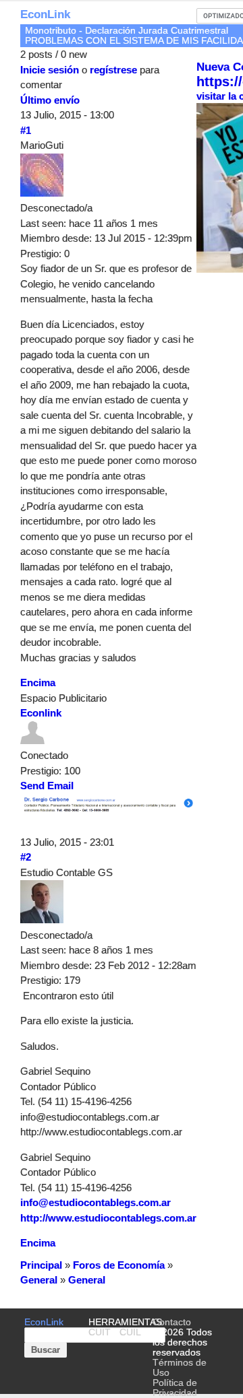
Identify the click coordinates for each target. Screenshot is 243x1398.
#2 (25, 857)
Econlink (40, 713)
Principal (41, 1265)
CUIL (130, 1332)
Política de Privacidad (175, 1388)
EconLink (45, 14)
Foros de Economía (119, 1265)
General (38, 1280)
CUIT (99, 1332)
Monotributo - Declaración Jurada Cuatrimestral (126, 31)
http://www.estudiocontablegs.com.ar (108, 1218)
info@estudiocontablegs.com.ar (95, 1202)
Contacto (172, 1322)
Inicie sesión (49, 69)
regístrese (113, 69)
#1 (25, 130)
